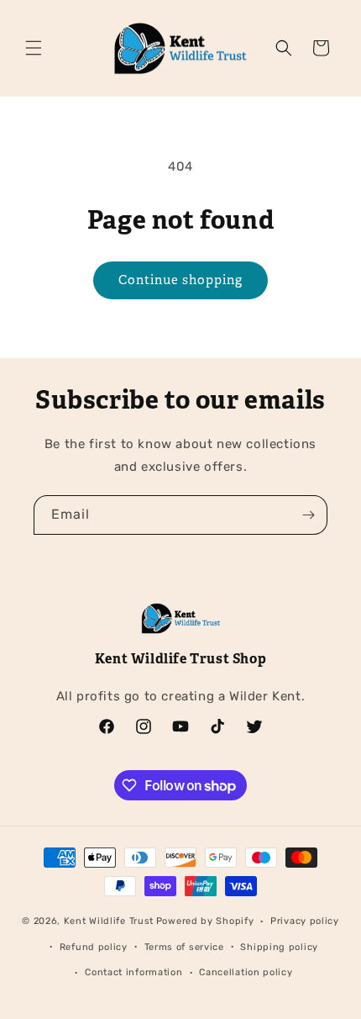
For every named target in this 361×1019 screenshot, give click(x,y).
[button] (33, 47)
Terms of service (184, 947)
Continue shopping (180, 280)
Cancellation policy (245, 972)
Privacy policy (304, 921)
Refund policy (94, 947)
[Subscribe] (308, 515)
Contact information (133, 972)
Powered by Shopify (205, 921)
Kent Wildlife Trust (109, 921)
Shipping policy (279, 947)
